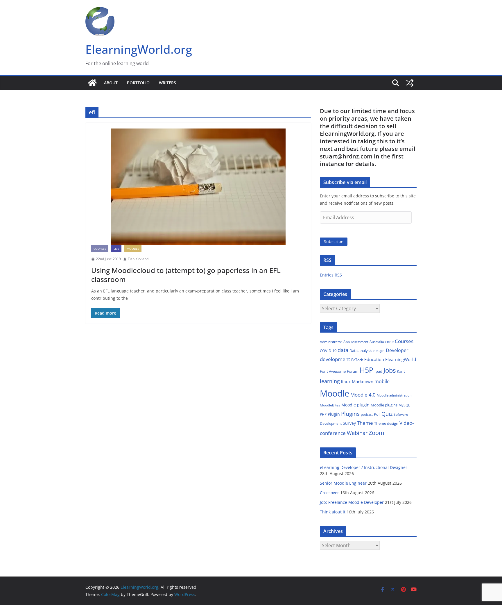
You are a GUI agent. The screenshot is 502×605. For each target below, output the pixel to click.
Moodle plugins (384, 405)
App (346, 341)
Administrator (331, 342)
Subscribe (333, 241)
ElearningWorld (400, 359)
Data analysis (360, 350)
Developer (397, 350)
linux (346, 381)
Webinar (357, 432)
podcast (367, 415)
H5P (366, 370)
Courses (100, 249)
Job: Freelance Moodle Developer (352, 502)
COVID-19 (328, 350)
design (379, 350)
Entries (331, 275)
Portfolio (138, 82)
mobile (382, 381)
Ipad (378, 371)
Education (374, 359)
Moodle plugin (355, 405)
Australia (377, 341)
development (335, 359)
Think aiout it (332, 512)
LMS (116, 249)
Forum (352, 371)
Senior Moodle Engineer (343, 483)
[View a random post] (410, 83)
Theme (365, 423)
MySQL (404, 405)
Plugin (334, 414)
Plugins (350, 413)
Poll (377, 414)
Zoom (376, 433)
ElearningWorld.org (138, 49)
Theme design (386, 423)
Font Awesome (333, 371)
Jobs (389, 370)
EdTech (357, 360)
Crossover (329, 492)
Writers (167, 82)
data (343, 350)
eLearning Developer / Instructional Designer (363, 467)
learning (330, 381)
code (389, 341)
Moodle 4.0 (363, 394)
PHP (323, 414)
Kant (401, 371)
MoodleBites (330, 405)
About (111, 82)
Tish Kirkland (138, 258)
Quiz (386, 413)
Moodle (133, 249)
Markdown (362, 381)
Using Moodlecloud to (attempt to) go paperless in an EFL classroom (186, 274)
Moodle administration (394, 395)
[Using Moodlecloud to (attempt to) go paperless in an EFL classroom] (198, 187)
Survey (349, 423)
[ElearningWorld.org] (92, 83)
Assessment (359, 342)
